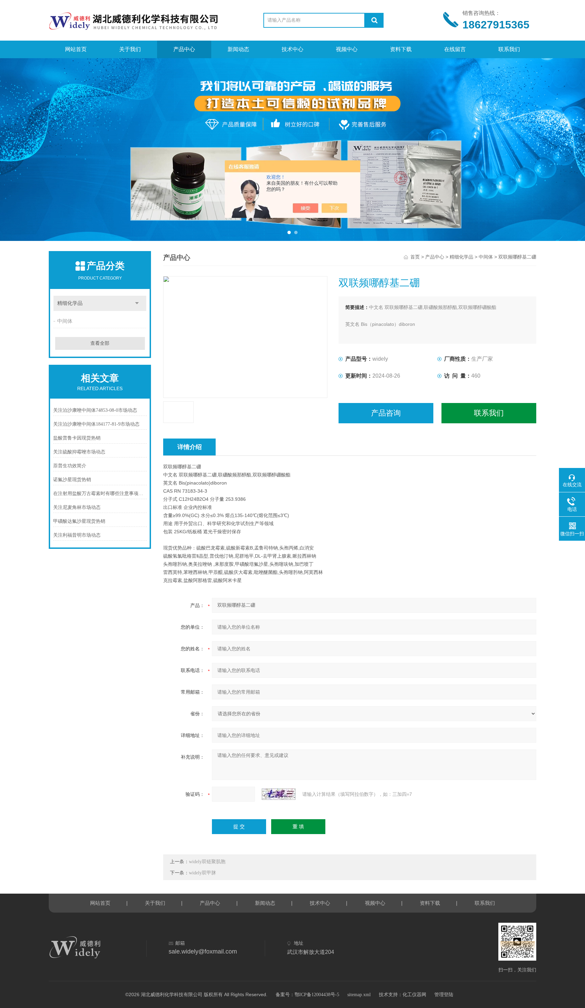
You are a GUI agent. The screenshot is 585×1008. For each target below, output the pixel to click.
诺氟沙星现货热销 (72, 479)
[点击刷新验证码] (279, 794)
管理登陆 (443, 994)
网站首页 (76, 49)
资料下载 (401, 49)
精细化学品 (70, 303)
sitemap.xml (359, 994)
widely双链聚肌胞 (207, 861)
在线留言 (455, 49)
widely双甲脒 (202, 872)
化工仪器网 (414, 994)
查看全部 (99, 343)
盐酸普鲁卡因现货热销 (77, 438)
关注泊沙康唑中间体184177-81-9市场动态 (96, 424)
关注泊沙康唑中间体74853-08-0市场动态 (95, 410)
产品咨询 (386, 413)
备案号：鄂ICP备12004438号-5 (307, 994)
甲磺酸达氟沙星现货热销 (79, 521)
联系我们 (509, 49)
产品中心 (184, 49)
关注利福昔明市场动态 (77, 535)
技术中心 (292, 49)
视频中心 (347, 49)
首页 (415, 257)
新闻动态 (238, 49)
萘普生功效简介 (69, 465)
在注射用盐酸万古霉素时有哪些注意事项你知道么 (100, 493)
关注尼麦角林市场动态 (77, 507)
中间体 (64, 321)
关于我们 (130, 49)
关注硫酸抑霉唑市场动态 (79, 451)
